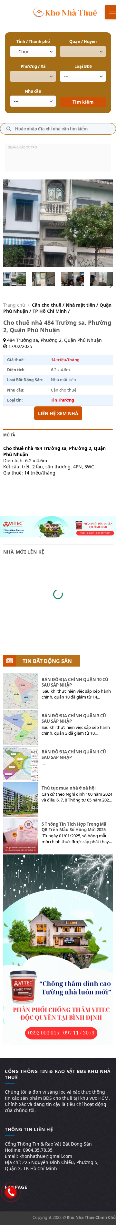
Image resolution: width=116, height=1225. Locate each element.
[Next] (102, 223)
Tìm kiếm (83, 92)
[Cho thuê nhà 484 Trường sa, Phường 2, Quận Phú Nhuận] (14, 279)
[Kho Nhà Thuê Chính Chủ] (65, 11)
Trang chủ (14, 305)
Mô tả (9, 435)
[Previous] (13, 223)
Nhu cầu (33, 91)
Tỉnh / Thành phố (33, 41)
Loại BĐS (83, 66)
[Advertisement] (58, 160)
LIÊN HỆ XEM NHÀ (58, 413)
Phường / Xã (33, 66)
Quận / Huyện (83, 41)
